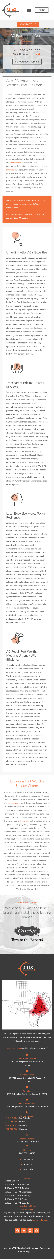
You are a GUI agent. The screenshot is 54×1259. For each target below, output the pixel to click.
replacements (13, 803)
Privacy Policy (27, 1210)
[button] (29, 10)
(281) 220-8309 (12, 1129)
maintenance (15, 163)
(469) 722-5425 (12, 1125)
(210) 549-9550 (12, 1118)
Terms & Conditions (27, 1206)
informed (10, 170)
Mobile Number (27, 1139)
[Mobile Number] (27, 1135)
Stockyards (24, 821)
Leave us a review (14, 1048)
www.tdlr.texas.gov (40, 1220)
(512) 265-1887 (12, 1122)
